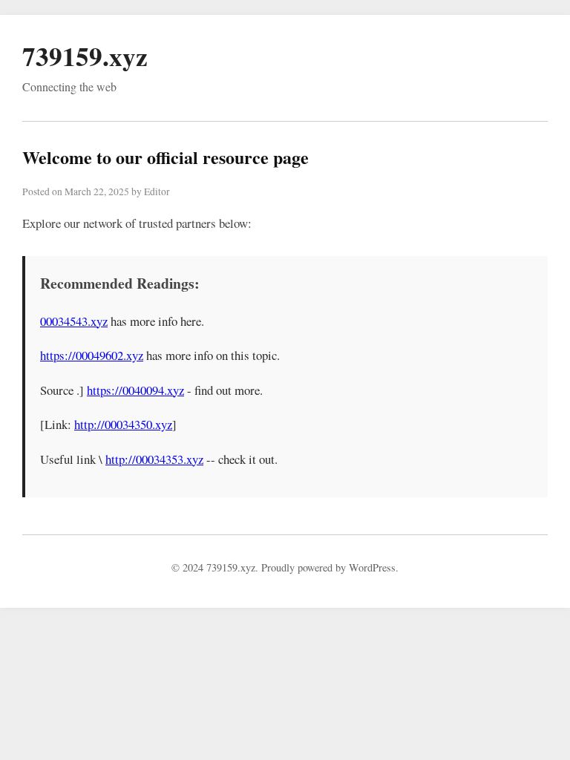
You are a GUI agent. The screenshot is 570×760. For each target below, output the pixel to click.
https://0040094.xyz (135, 390)
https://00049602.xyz (91, 355)
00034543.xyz (74, 321)
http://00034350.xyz (123, 424)
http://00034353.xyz (154, 459)
